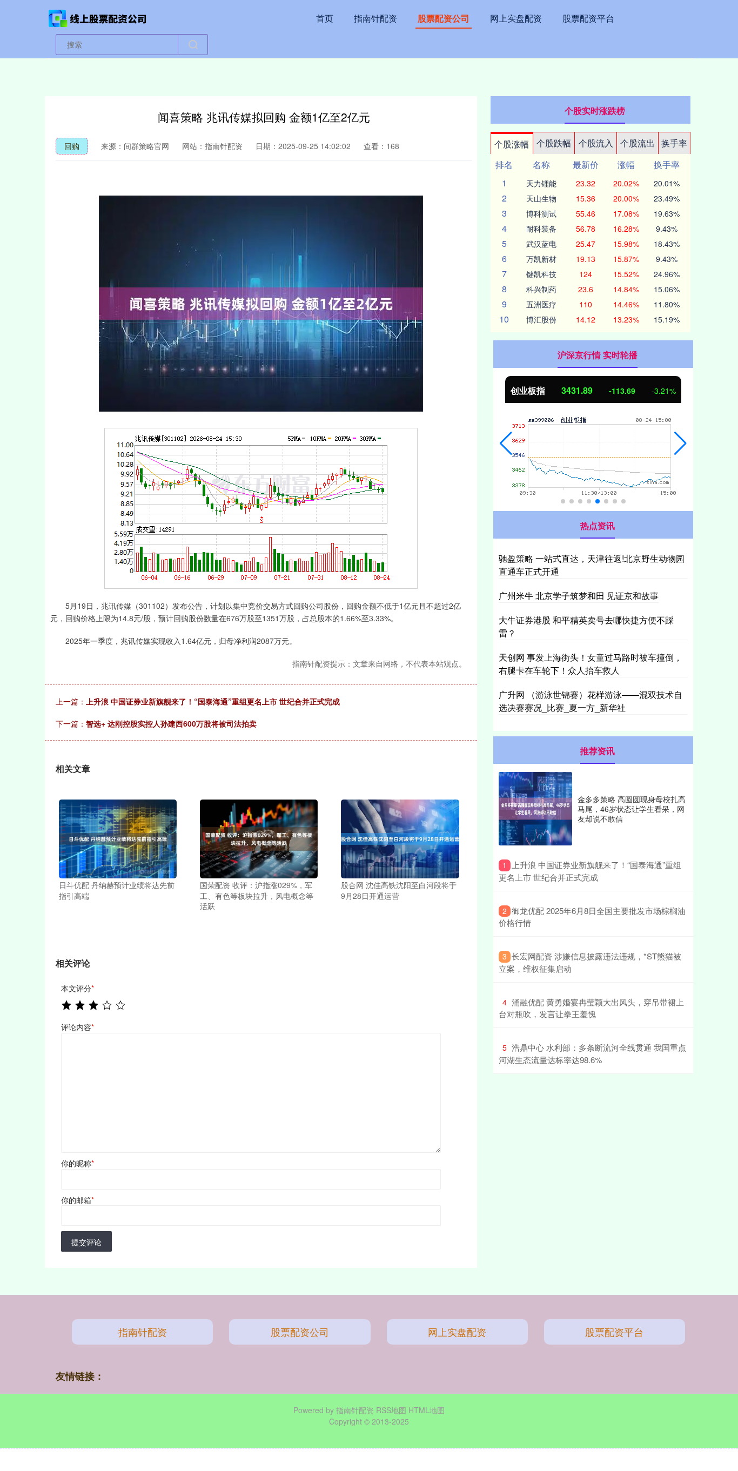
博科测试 (541, 213)
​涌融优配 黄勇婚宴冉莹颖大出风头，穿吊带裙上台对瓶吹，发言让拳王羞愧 (591, 1008)
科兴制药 (541, 289)
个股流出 (637, 143)
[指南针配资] (98, 17)
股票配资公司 (443, 18)
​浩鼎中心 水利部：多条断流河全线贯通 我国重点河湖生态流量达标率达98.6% (592, 1053)
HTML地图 (426, 1410)
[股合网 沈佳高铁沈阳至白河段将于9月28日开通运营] (400, 837)
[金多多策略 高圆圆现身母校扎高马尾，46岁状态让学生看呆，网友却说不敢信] (535, 808)
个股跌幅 (553, 143)
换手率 (674, 143)
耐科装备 (541, 228)
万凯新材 (541, 258)
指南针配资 (375, 18)
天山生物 (541, 198)
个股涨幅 (511, 144)
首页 (324, 18)
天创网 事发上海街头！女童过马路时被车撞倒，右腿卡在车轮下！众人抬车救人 (590, 663)
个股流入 (596, 143)
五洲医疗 (541, 304)
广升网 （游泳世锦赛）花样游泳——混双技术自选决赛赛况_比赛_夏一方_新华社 (590, 701)
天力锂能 (541, 183)
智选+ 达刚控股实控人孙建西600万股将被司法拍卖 (171, 723)
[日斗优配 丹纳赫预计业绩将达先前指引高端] (118, 837)
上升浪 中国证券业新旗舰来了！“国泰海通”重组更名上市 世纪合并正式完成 (213, 701)
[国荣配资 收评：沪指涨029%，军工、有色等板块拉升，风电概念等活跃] (259, 837)
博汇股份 (541, 319)
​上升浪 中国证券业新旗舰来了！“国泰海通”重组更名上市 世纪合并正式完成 (590, 871)
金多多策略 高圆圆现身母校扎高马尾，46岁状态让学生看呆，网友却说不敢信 (632, 809)
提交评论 (86, 1242)
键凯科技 (541, 273)
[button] (506, 443)
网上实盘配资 (516, 18)
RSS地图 (391, 1410)
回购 (71, 145)
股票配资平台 (588, 18)
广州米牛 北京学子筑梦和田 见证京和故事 (579, 595)
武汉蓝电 (541, 243)
